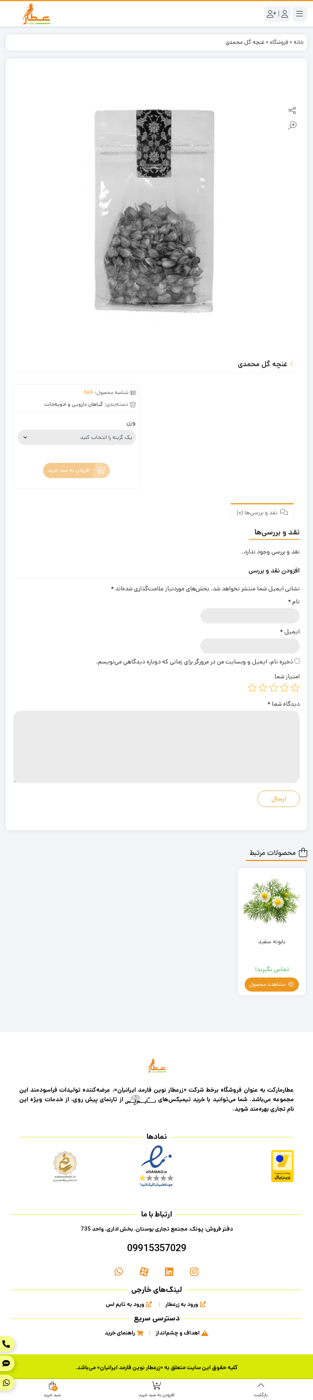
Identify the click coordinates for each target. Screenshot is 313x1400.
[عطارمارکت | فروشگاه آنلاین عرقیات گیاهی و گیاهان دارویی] (36, 14)
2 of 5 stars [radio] (284, 687)
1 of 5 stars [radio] (295, 687)
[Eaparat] (143, 1272)
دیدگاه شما (283, 704)
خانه (298, 42)
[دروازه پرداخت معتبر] (282, 1166)
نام (294, 601)
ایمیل (290, 631)
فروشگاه (279, 42)
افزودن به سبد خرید (69, 470)
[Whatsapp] (118, 1272)
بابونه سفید (272, 942)
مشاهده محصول (268, 984)
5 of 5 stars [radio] (252, 687)
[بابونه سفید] (272, 902)
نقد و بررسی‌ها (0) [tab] (258, 513)
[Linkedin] (169, 1272)
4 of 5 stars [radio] (263, 687)
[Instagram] (194, 1272)
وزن (131, 423)
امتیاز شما (287, 676)
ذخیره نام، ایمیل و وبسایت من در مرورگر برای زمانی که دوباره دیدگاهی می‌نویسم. (194, 661)
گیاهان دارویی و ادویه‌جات (73, 404)
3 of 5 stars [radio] (273, 687)
